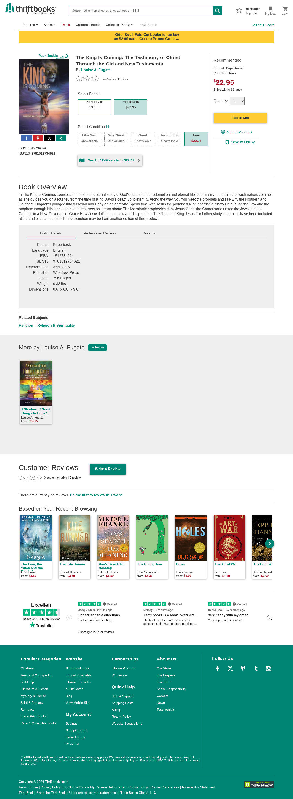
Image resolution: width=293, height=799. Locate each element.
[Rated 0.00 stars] (87, 79)
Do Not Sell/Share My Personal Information (94, 787)
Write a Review (107, 469)
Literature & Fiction (34, 689)
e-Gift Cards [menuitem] (148, 25)
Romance (28, 709)
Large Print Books (33, 716)
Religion (26, 325)
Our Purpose (166, 675)
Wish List (72, 744)
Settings (71, 723)
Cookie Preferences (165, 787)
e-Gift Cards (74, 689)
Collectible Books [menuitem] (118, 25)
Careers (162, 696)
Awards (149, 233)
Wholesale (119, 675)
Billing (116, 710)
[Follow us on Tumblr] (255, 668)
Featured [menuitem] (28, 25)
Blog (69, 696)
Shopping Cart (76, 730)
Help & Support (123, 696)
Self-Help (27, 682)
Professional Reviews (100, 233)
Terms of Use (28, 787)
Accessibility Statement (198, 787)
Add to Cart (240, 118)
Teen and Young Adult (36, 675)
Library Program (123, 668)
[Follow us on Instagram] (268, 668)
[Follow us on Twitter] (230, 668)
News (161, 702)
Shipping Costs (122, 703)
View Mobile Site (78, 702)
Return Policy (121, 716)
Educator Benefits (78, 675)
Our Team (164, 682)
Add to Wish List (239, 132)
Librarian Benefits (78, 682)
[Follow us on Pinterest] (243, 668)
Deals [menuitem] (66, 25)
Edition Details (50, 233)
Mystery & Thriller (33, 696)
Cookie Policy (138, 787)
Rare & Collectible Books (38, 723)
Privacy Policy (51, 787)
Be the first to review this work (96, 495)
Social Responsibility (171, 689)
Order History (75, 737)
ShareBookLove (77, 668)
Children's (28, 668)
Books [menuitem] (48, 25)
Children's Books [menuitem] (88, 25)
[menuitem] (253, 9)
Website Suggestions (127, 723)
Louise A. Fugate (96, 70)
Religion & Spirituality (56, 325)
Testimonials (166, 709)
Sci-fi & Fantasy (32, 702)
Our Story (164, 668)
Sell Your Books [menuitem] (263, 25)
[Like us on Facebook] (217, 668)
